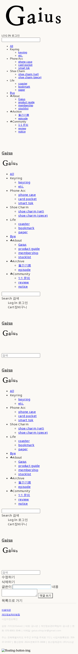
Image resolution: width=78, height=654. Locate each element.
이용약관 (6, 609)
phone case (25, 61)
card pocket (25, 64)
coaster (22, 83)
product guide (26, 102)
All (11, 46)
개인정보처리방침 (11, 614)
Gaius (21, 99)
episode (23, 118)
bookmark (24, 86)
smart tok (24, 68)
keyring (22, 52)
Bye (12, 92)
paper (21, 89)
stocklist (23, 108)
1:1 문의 (23, 124)
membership (25, 105)
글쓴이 (7, 586)
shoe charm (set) (28, 74)
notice (22, 131)
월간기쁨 (23, 115)
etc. (20, 55)
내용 (55, 586)
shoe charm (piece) (29, 77)
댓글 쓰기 (45, 595)
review (22, 128)
